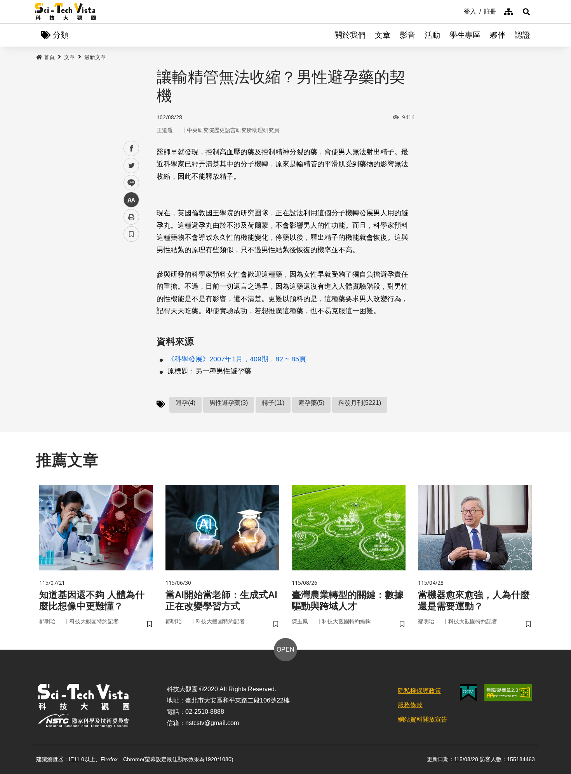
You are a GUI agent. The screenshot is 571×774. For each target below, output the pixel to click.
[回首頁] (65, 11)
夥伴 (497, 35)
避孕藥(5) (311, 402)
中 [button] (131, 200)
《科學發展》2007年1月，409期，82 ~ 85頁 (236, 359)
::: (458, 11)
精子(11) (273, 402)
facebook (131, 148)
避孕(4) (185, 402)
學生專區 (464, 35)
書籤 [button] (131, 234)
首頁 (49, 57)
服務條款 (410, 705)
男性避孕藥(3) (228, 402)
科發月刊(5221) (359, 402)
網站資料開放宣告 (422, 719)
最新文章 (95, 57)
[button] (526, 11)
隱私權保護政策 (419, 690)
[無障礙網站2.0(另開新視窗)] (508, 692)
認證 (522, 35)
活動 (432, 35)
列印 (131, 217)
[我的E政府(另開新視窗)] (468, 692)
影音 (407, 35)
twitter (131, 165)
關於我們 (350, 35)
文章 (382, 35)
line (129, 183)
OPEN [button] (285, 649)
